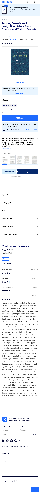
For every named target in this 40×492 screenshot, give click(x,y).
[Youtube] (15, 440)
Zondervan (12, 39)
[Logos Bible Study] (7, 2)
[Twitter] (7, 440)
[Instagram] (11, 440)
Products (4, 19)
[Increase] (10, 110)
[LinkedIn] (20, 440)
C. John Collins (8, 37)
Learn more (19, 93)
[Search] (24, 2)
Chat (35, 489)
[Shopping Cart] (34, 2)
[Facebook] (3, 440)
